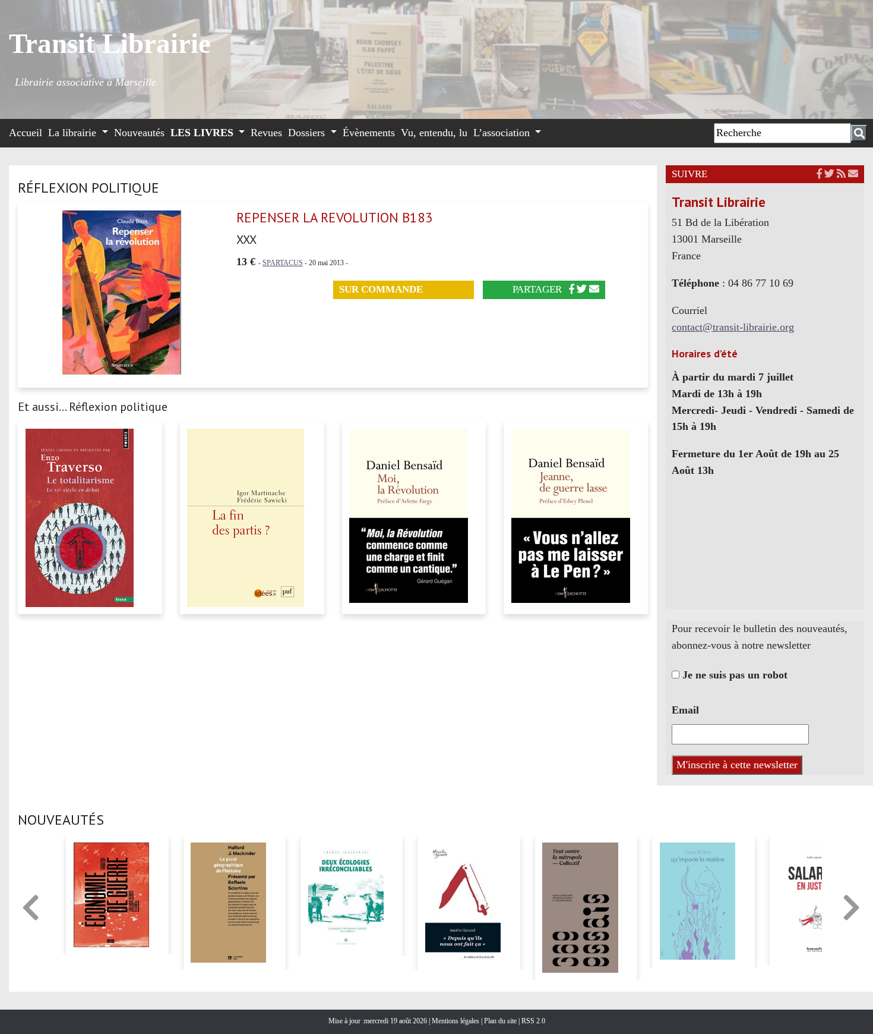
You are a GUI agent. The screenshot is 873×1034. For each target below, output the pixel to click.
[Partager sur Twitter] (582, 289)
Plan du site (501, 1021)
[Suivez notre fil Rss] (841, 174)
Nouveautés (139, 133)
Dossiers (308, 133)
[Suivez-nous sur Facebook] (819, 174)
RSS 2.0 (532, 1021)
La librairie (73, 133)
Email (685, 710)
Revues (266, 133)
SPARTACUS (282, 263)
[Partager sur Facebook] (571, 289)
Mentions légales (456, 1021)
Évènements (369, 133)
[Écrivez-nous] (594, 289)
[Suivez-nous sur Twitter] (829, 174)
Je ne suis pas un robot (733, 675)
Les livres (203, 133)
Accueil (25, 133)
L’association (503, 133)
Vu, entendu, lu (434, 133)
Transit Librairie (110, 43)
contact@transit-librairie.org (733, 327)
